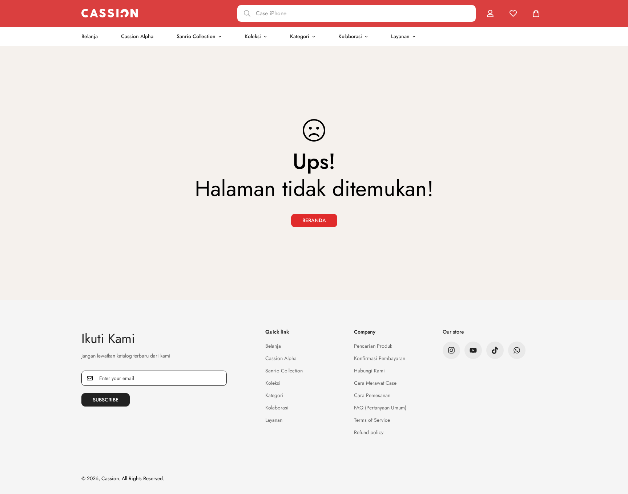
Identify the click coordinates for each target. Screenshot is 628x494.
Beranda (314, 220)
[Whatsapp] (517, 350)
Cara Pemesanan (372, 395)
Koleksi (253, 36)
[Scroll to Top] (613, 454)
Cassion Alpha (137, 36)
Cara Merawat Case (375, 383)
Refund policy (368, 432)
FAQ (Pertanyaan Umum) (380, 407)
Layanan (400, 36)
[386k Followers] (451, 350)
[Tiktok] (495, 350)
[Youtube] (473, 350)
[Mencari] (356, 13)
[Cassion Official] (109, 13)
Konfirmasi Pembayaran (379, 358)
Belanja (89, 36)
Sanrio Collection (196, 36)
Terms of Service (372, 420)
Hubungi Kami (369, 370)
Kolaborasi (350, 36)
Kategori (299, 36)
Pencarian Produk (373, 346)
